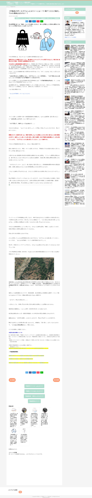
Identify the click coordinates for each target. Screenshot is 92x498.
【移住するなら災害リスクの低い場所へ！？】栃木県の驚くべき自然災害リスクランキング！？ (77, 81)
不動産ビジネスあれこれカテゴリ (34, 391)
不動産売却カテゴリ (34, 401)
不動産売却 (56, 18)
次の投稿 (12, 380)
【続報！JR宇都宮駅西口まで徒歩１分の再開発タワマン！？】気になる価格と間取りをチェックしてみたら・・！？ (77, 112)
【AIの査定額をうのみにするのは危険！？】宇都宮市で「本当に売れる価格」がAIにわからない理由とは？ (77, 129)
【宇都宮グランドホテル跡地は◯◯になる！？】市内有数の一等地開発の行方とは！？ (77, 160)
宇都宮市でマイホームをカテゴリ (34, 386)
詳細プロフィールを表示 (70, 37)
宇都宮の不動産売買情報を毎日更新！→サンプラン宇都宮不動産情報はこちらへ (28, 348)
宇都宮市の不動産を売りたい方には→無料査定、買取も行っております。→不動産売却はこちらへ (28, 362)
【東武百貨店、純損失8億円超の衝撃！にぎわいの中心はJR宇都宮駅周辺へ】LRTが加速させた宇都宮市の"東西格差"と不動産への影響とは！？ (77, 48)
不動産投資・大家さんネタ (46, 18)
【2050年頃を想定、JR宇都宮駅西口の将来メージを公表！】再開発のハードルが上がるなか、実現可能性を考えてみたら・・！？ (77, 193)
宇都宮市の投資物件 (40, 355)
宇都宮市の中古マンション (14, 355)
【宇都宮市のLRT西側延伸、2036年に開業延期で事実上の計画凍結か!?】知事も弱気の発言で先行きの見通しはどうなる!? (77, 98)
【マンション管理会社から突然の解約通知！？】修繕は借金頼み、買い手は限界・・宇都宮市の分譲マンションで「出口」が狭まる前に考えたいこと (77, 65)
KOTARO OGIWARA (77, 20)
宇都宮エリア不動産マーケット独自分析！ (18, 2)
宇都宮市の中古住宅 (24, 355)
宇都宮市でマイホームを (21, 18)
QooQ (48, 497)
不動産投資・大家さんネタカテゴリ (34, 396)
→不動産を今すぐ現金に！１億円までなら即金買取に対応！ (21, 358)
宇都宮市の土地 (32, 355)
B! (34, 21)
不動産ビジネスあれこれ (33, 18)
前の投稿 (56, 380)
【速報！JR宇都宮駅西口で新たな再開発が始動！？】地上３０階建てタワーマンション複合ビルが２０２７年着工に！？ (77, 145)
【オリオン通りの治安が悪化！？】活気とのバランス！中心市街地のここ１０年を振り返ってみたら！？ (77, 176)
